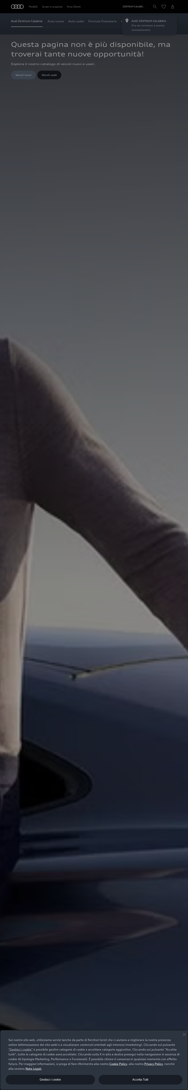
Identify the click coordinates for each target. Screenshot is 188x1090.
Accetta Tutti (140, 1079)
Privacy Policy (153, 1064)
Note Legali (33, 1068)
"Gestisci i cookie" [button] (20, 1049)
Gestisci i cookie (50, 1079)
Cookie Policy (118, 1064)
